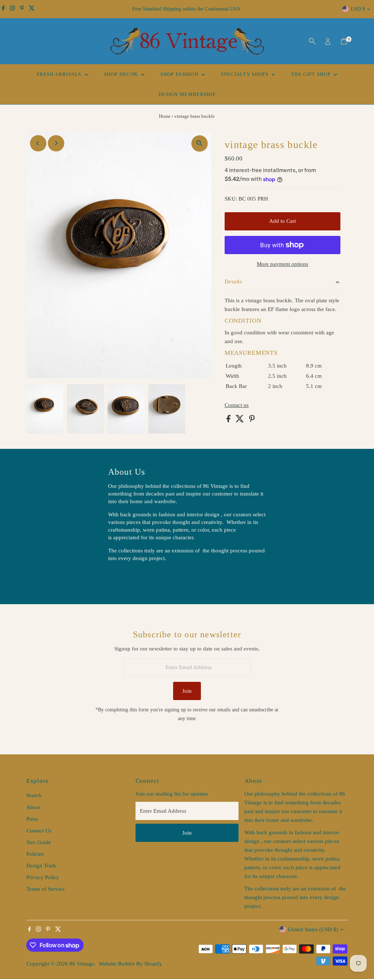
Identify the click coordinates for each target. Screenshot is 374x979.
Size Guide (38, 842)
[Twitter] (32, 9)
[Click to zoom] (199, 143)
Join (187, 691)
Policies (35, 854)
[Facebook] (3, 9)
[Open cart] (344, 41)
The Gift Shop (311, 74)
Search (34, 795)
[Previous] (38, 143)
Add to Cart (282, 221)
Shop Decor (121, 74)
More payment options (282, 264)
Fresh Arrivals (60, 74)
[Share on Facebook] (229, 420)
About (33, 807)
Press (32, 819)
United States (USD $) (313, 929)
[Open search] (312, 41)
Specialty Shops (245, 74)
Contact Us (38, 831)
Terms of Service (45, 889)
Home (165, 116)
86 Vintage (81, 964)
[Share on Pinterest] (252, 420)
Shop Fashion (180, 74)
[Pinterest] (22, 9)
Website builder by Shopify (130, 964)
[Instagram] (12, 9)
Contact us (237, 405)
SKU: (231, 199)
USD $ (358, 9)
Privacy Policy (42, 877)
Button (123, 577)
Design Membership (187, 94)
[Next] (56, 143)
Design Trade (41, 866)
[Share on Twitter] (240, 420)
